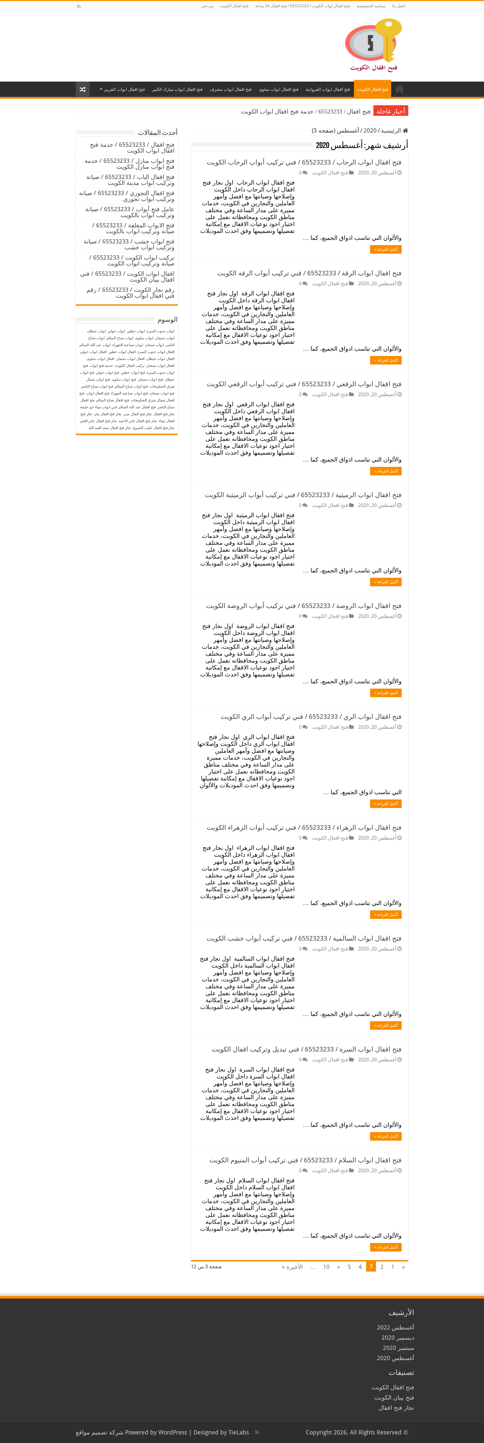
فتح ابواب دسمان (150, 379)
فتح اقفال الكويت (234, 6)
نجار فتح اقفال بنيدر (137, 414)
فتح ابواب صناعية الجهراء (129, 393)
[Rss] (78, 6)
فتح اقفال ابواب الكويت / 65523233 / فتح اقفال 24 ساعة (302, 6)
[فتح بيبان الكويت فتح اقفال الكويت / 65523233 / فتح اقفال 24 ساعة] (372, 45)
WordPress (172, 1432)
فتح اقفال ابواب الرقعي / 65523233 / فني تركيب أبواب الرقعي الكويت (304, 384)
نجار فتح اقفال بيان (107, 414)
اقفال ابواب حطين (122, 352)
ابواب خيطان (96, 331)
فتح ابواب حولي (107, 372)
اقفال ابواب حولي (93, 352)
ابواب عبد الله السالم (95, 345)
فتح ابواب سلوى (124, 379)
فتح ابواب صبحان (162, 393)
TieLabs (239, 1432)
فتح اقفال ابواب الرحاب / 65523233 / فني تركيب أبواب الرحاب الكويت (304, 162)
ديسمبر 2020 (398, 1337)
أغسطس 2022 (395, 1327)
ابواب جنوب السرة (161, 331)
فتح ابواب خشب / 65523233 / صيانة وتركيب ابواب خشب (129, 244)
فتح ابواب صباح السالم (131, 386)
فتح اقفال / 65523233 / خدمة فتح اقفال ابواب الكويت (306, 111)
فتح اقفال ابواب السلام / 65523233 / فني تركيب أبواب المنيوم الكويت (305, 1160)
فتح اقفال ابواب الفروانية (328, 89)
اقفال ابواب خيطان (160, 359)
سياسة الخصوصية (371, 6)
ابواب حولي (116, 331)
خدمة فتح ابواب (101, 366)
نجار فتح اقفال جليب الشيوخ (154, 428)
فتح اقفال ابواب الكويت (399, 88)
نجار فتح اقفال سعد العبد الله (110, 428)
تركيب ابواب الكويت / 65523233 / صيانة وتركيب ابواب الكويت (132, 260)
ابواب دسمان (165, 338)
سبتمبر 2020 (398, 1347)
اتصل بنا (398, 6)
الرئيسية (392, 130)
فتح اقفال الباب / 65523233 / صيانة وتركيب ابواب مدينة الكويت (130, 179)
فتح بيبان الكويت (394, 1397)
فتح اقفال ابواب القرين (124, 89)
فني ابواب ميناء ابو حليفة (98, 407)
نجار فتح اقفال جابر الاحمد (138, 421)
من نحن (207, 6)
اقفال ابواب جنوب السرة (156, 352)
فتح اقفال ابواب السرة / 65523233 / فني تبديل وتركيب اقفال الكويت (307, 1049)
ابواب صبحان (154, 345)
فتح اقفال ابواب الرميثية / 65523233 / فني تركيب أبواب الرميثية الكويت (303, 495)
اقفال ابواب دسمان (130, 359)
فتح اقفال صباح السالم (112, 400)
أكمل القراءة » (386, 249)
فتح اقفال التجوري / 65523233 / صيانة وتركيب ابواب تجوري (127, 196)
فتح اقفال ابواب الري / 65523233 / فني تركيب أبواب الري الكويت (311, 717)
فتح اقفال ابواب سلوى (278, 89)
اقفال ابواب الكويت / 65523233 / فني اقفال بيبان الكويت (127, 276)
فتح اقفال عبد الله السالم (137, 407)
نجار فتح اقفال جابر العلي (98, 421)
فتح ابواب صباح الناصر (97, 386)
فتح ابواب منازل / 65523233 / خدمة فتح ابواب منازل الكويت (130, 163)
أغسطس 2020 (395, 1357)
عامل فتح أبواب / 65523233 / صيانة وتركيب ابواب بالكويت (130, 212)
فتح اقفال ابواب (97, 393)
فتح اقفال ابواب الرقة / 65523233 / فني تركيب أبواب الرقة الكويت (309, 273)
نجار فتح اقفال (164, 414)
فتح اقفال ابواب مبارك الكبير (177, 89)
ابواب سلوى (144, 338)
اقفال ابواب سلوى (100, 359)
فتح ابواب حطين (133, 372)
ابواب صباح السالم (119, 338)
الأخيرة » (292, 1266)
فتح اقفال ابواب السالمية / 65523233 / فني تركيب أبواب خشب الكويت (304, 938)
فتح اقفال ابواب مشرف (231, 89)
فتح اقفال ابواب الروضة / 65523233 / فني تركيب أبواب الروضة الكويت (304, 606)
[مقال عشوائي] (83, 89)
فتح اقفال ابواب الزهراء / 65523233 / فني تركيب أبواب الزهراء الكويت (304, 827)
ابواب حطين (136, 331)
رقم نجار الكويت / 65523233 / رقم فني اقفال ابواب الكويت (131, 292)
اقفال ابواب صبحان (160, 366)
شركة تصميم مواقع (99, 1432)
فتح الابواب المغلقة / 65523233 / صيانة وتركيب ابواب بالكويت (133, 228)
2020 (370, 130)
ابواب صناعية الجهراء (127, 345)
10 (326, 1266)
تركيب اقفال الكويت (130, 366)
